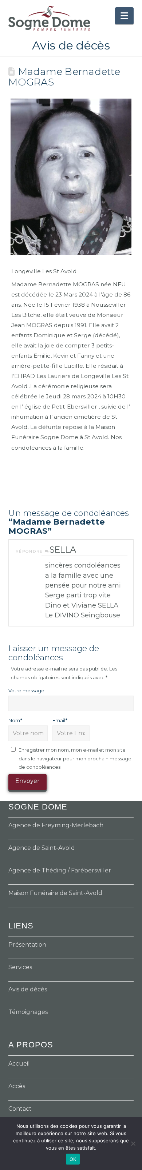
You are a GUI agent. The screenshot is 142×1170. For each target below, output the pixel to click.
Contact (20, 1108)
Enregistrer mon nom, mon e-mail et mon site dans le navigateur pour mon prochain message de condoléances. (75, 758)
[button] (124, 15)
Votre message (26, 690)
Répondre (30, 551)
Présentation (27, 944)
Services (20, 967)
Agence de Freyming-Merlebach (55, 825)
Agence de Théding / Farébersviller (59, 870)
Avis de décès (27, 989)
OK (73, 1159)
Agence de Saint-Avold (41, 847)
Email (59, 720)
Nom (15, 720)
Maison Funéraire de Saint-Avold (55, 893)
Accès (16, 1086)
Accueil (19, 1063)
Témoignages (28, 1011)
